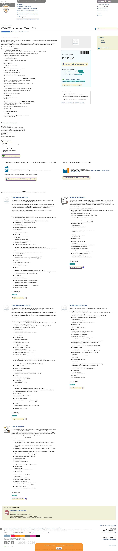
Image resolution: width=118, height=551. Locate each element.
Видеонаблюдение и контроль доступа (27, 12)
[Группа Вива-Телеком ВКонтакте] (12, 542)
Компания (99, 11)
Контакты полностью (105, 525)
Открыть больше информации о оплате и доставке (73, 102)
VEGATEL (10, 24)
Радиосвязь (20, 4)
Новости (99, 6)
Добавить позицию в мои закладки (72, 85)
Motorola (7, 536)
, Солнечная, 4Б (71, 71)
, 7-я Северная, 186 (70, 74)
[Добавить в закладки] (26, 298)
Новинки (19, 19)
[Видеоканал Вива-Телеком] (6, 542)
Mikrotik (33, 536)
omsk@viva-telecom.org (109, 539)
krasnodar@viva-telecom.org (108, 532)
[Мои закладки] (110, 1)
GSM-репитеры (4, 24)
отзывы (105, 11)
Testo (18, 536)
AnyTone (102, 40)
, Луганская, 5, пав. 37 (71, 72)
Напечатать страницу (104, 47)
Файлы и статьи (24, 31)
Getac (27, 536)
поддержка (106, 4)
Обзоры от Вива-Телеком (33, 19)
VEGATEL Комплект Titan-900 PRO (21, 305)
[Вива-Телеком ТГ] (9, 542)
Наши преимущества (102, 8)
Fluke (22, 536)
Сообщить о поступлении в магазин (72, 79)
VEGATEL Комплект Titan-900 (20, 197)
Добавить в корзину (80, 64)
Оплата (99, 13)
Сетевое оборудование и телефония (27, 8)
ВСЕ (38, 536)
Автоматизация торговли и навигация (27, 10)
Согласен (59, 548)
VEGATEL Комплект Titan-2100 (78, 305)
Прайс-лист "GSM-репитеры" (18, 510)
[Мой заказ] (108, 1)
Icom (13, 536)
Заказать (67, 64)
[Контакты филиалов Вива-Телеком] (105, 1)
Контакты (99, 4)
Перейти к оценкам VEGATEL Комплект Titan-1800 (76, 177)
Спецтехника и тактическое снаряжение (28, 14)
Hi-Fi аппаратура (21, 17)
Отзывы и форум (15, 31)
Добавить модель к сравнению (12, 155)
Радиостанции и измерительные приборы (41, 532)
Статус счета (112, 545)
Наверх (114, 525)
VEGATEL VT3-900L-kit (18, 426)
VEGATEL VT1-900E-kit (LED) (77, 197)
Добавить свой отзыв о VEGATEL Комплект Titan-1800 (21, 179)
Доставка (99, 15)
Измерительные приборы (24, 6)
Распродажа (24, 19)
